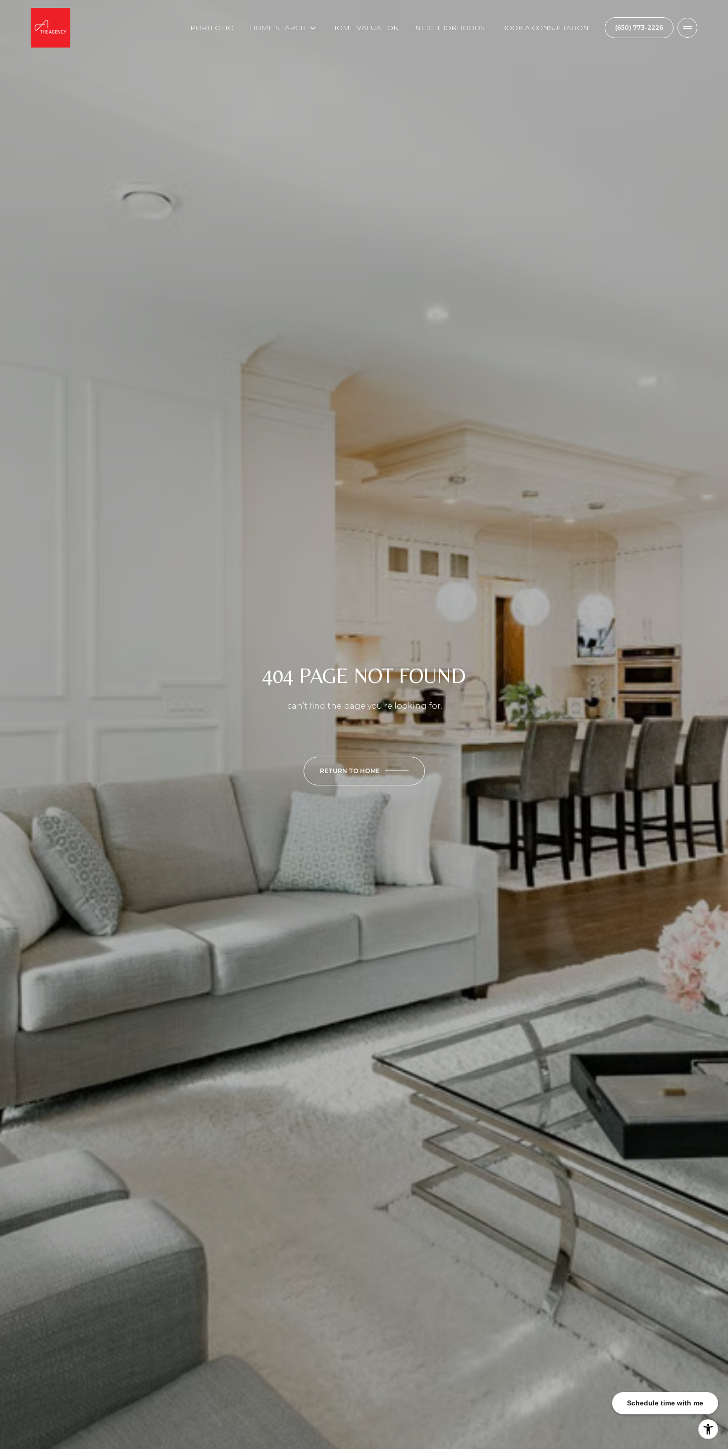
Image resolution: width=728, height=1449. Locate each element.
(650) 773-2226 (639, 27)
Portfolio (212, 27)
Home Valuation (365, 27)
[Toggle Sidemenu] (687, 28)
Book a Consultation (545, 27)
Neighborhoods (450, 27)
